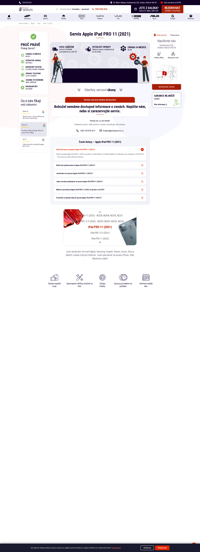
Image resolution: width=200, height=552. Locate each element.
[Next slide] (100, 242)
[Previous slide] (100, 212)
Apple (33, 23)
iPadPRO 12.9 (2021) (100, 232)
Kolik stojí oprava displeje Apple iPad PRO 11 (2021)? (75, 149)
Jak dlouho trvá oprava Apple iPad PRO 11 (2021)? (74, 173)
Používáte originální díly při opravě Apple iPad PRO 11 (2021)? (79, 198)
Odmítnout (147, 548)
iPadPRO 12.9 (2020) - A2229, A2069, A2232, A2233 (100, 221)
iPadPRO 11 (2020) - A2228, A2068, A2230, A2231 (100, 215)
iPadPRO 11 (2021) (100, 227)
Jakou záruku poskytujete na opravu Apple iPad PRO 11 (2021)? (79, 181)
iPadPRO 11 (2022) (100, 238)
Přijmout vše (162, 548)
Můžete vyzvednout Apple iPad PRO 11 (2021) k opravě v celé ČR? (80, 190)
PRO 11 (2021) (47, 23)
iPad (39, 23)
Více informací (116, 548)
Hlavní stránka (23, 23)
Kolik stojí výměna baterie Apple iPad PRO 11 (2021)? (75, 165)
